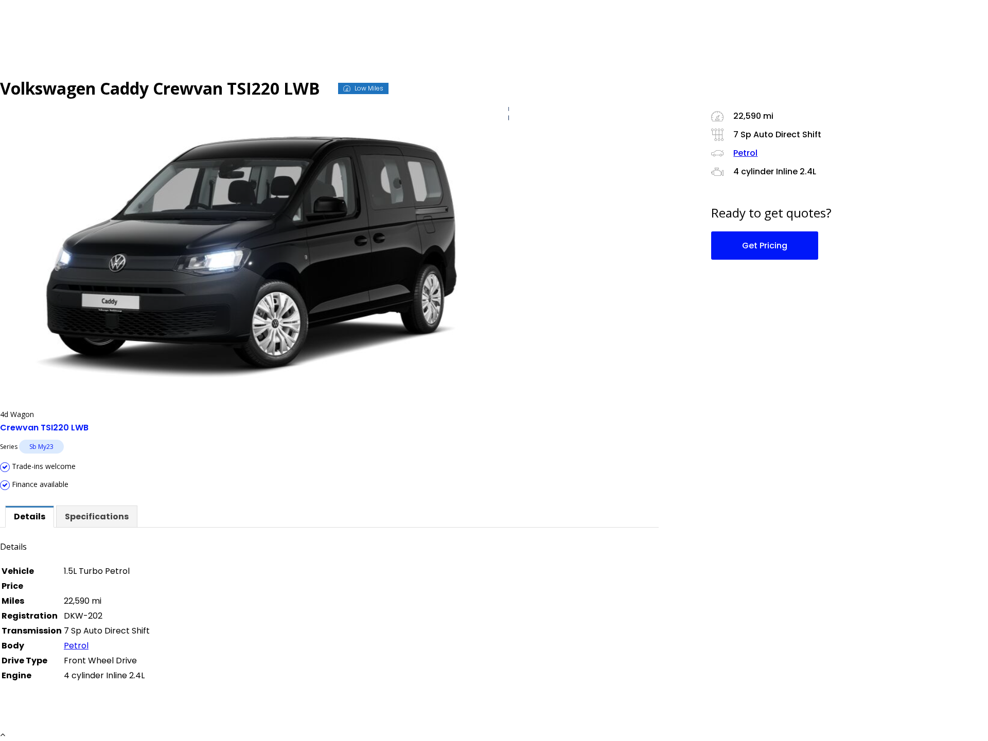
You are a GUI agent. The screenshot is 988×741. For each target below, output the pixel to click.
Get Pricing (764, 245)
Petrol (76, 646)
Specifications (97, 516)
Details (29, 516)
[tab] (29, 516)
